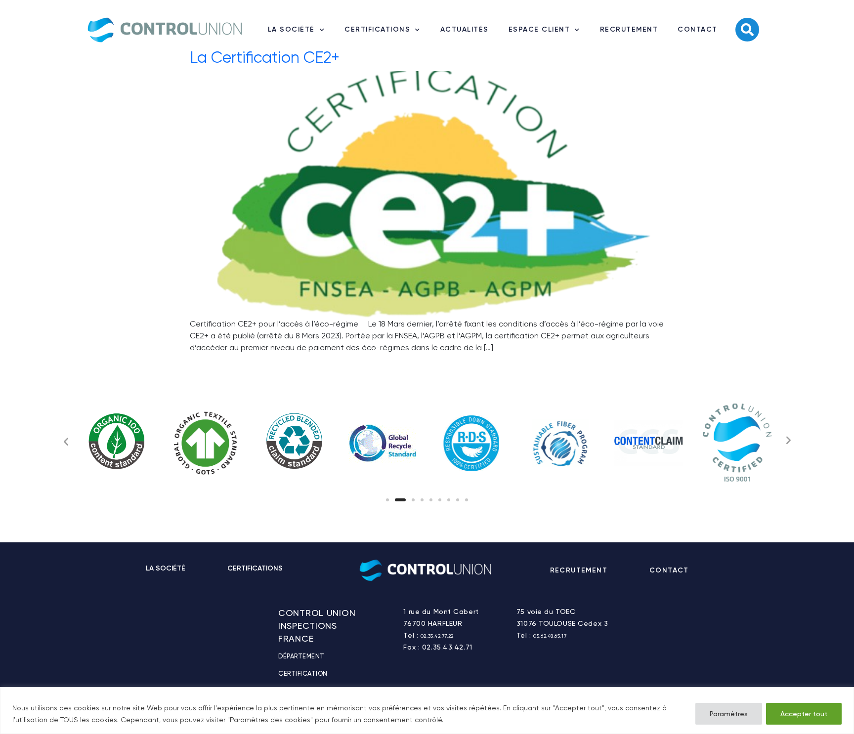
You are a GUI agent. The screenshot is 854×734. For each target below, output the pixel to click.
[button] (387, 499)
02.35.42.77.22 (437, 636)
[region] (427, 710)
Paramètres (729, 714)
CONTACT (698, 29)
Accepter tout (803, 714)
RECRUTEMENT (629, 29)
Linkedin (721, 570)
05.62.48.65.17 (549, 636)
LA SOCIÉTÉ (291, 29)
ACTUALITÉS (464, 29)
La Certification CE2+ (265, 57)
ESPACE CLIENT (539, 29)
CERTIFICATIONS (377, 29)
